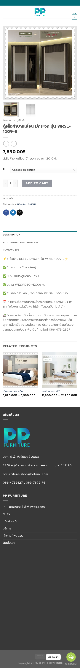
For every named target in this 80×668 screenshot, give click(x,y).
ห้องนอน (7, 120)
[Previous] (9, 62)
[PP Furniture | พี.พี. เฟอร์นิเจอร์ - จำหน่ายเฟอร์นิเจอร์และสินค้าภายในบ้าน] (40, 12)
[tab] (40, 234)
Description (11, 234)
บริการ (7, 528)
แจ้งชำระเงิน (10, 521)
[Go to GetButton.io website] (71, 664)
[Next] (71, 62)
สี (4, 169)
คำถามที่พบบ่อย (13, 536)
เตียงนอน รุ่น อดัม (13, 391)
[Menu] (5, 12)
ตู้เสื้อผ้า (21, 120)
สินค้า (6, 514)
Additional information (20, 242)
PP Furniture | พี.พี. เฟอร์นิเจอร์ (24, 507)
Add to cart (36, 183)
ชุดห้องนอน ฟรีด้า (51, 391)
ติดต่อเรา (9, 543)
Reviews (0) (11, 249)
